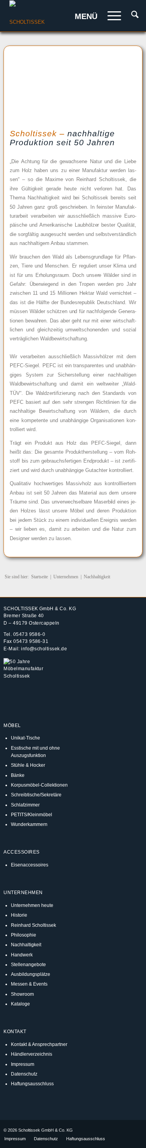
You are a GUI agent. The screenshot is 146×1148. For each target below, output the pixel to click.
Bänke (18, 775)
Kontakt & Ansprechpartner (39, 1044)
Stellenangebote (28, 964)
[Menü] (110, 16)
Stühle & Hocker (28, 765)
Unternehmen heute (32, 905)
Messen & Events (29, 983)
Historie (19, 914)
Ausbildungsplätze (30, 974)
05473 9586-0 (29, 634)
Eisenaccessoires (29, 864)
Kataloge (20, 1003)
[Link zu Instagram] (125, 1130)
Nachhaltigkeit (26, 944)
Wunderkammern (29, 824)
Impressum (22, 1064)
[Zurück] (25, 83)
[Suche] (131, 16)
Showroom (22, 994)
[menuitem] (131, 16)
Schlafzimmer (25, 804)
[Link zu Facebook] (113, 1130)
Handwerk (22, 954)
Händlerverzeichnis (31, 1053)
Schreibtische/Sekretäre (36, 794)
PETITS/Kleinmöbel (31, 814)
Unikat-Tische (25, 737)
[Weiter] (120, 83)
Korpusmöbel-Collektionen (39, 784)
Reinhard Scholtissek (33, 925)
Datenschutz (24, 1073)
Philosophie (23, 934)
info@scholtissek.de (44, 648)
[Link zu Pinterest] (136, 1130)
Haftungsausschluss (32, 1083)
